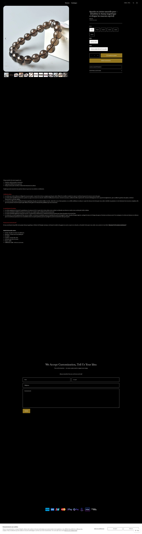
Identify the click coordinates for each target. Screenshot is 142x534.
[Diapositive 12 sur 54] (60, 75)
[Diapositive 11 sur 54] (55, 75)
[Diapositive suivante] (67, 39)
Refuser (131, 528)
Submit (26, 411)
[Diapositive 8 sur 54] (41, 75)
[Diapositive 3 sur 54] (16, 75)
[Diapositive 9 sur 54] (46, 75)
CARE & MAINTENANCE (95, 67)
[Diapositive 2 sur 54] (11, 75)
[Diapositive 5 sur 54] (26, 75)
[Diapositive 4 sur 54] (21, 75)
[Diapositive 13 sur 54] (65, 75)
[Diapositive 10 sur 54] (51, 75)
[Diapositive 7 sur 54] (36, 75)
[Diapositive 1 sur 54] (6, 75)
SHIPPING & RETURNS (95, 70)
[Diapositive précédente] (5, 39)
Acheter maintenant (106, 60)
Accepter (115, 528)
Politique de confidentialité (70, 530)
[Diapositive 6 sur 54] (31, 75)
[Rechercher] (133, 3)
